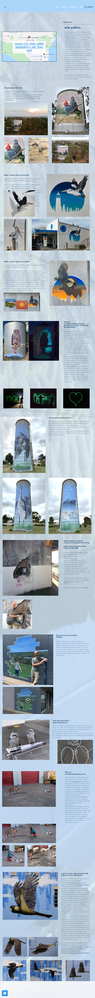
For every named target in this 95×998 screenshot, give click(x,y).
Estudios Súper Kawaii (81, 884)
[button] (88, 7)
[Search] (5, 7)
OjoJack (73, 366)
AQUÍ (76, 548)
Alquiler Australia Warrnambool (79, 952)
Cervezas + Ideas (74, 882)
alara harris (75, 781)
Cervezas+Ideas (78, 947)
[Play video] (28, 700)
